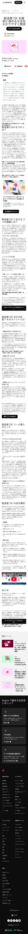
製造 (3, 852)
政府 (3, 847)
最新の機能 (4, 786)
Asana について (5, 872)
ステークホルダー (6, 360)
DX (10, 133)
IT (2, 833)
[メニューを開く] (24, 2)
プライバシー (5, 897)
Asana (18, 602)
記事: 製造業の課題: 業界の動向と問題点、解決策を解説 (13, 293)
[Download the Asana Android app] (18, 930)
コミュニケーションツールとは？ (10, 478)
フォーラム (17, 835)
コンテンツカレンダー (19, 783)
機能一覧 (4, 783)
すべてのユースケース (19, 813)
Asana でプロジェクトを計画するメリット (14, 308)
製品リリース (18, 799)
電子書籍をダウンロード (11, 211)
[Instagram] (14, 920)
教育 (3, 849)
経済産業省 (15, 148)
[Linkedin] (11, 920)
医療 (3, 841)
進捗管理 (6, 372)
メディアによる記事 (6, 889)
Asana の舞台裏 (5, 883)
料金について (5, 789)
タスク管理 (17, 810)
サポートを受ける (19, 827)
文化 (3, 886)
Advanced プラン (6, 794)
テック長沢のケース (10, 508)
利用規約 (10, 925)
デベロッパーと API (19, 851)
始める (5, 722)
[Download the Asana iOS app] (9, 930)
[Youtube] (19, 920)
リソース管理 (5, 810)
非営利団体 (4, 855)
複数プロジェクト (14, 489)
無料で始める (18, 2)
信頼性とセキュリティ (7, 894)
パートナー (17, 854)
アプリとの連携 (5, 800)
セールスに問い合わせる (10, 760)
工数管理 (11, 372)
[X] (8, 920)
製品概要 (4, 780)
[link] (5, 11)
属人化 (5, 264)
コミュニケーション (13, 388)
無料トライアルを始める (10, 416)
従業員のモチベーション (8, 337)
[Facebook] (16, 920)
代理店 (3, 858)
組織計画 (17, 796)
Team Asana (10, 33)
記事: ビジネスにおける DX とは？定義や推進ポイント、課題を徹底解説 (13, 162)
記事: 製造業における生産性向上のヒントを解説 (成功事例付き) (13, 124)
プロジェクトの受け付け (20, 807)
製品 (3, 835)
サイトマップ (18, 857)
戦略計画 (17, 805)
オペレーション (5, 830)
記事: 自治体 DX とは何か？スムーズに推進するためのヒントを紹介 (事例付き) (13, 176)
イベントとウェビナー (19, 841)
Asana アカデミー (19, 830)
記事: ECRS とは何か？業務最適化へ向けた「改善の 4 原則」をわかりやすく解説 (13, 352)
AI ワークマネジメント (7, 803)
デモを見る (5, 75)
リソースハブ (18, 838)
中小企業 (4, 824)
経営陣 (3, 875)
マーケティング (5, 827)
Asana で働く (5, 880)
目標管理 (17, 789)
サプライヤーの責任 (6, 900)
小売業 (3, 844)
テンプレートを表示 (7, 73)
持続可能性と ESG (6, 903)
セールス (4, 838)
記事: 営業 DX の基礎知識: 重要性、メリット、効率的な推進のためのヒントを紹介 (12, 625)
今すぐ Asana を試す (14, 28)
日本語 (15, 915)
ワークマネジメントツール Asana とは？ (14, 621)
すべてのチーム (5, 861)
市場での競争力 (8, 144)
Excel (8, 446)
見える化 (8, 376)
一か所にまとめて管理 (14, 493)
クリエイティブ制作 (19, 786)
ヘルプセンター (18, 824)
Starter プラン (5, 791)
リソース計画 (18, 802)
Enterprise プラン (6, 797)
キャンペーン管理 (19, 780)
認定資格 (17, 833)
